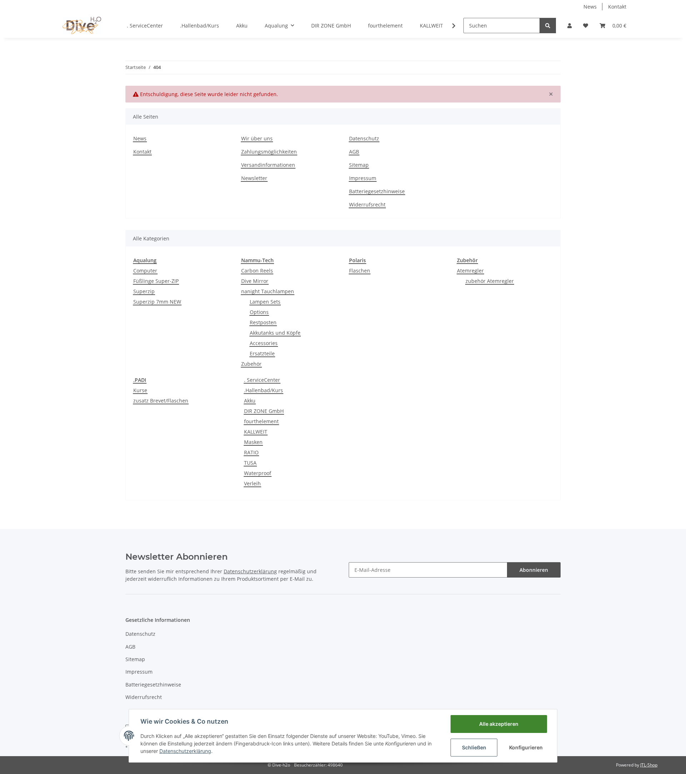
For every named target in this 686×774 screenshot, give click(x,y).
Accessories (264, 343)
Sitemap (359, 164)
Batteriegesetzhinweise (377, 191)
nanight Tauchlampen (267, 291)
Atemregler (470, 270)
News (590, 6)
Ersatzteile (262, 353)
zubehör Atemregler (490, 281)
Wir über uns (257, 138)
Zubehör (251, 363)
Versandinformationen (268, 164)
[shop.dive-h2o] (82, 25)
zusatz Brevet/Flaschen (160, 400)
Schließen (474, 747)
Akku (249, 400)
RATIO (251, 452)
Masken (253, 442)
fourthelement (261, 421)
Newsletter (254, 178)
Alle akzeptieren (498, 724)
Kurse (140, 390)
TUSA (250, 462)
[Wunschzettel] (585, 25)
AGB (354, 151)
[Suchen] (548, 25)
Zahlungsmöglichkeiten (269, 151)
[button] (569, 25)
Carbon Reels (257, 270)
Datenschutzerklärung (185, 751)
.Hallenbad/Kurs (263, 390)
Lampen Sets (265, 301)
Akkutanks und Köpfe (275, 332)
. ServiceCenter (262, 379)
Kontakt (617, 6)
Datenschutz (364, 138)
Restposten (263, 322)
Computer (145, 270)
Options (259, 312)
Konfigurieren (526, 747)
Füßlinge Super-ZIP (156, 281)
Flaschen (359, 270)
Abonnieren (534, 569)
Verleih (252, 483)
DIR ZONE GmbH (264, 411)
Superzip (144, 291)
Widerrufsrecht (367, 204)
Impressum (362, 178)
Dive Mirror (254, 281)
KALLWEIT (255, 431)
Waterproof (257, 473)
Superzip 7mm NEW (157, 301)
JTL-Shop (648, 765)
